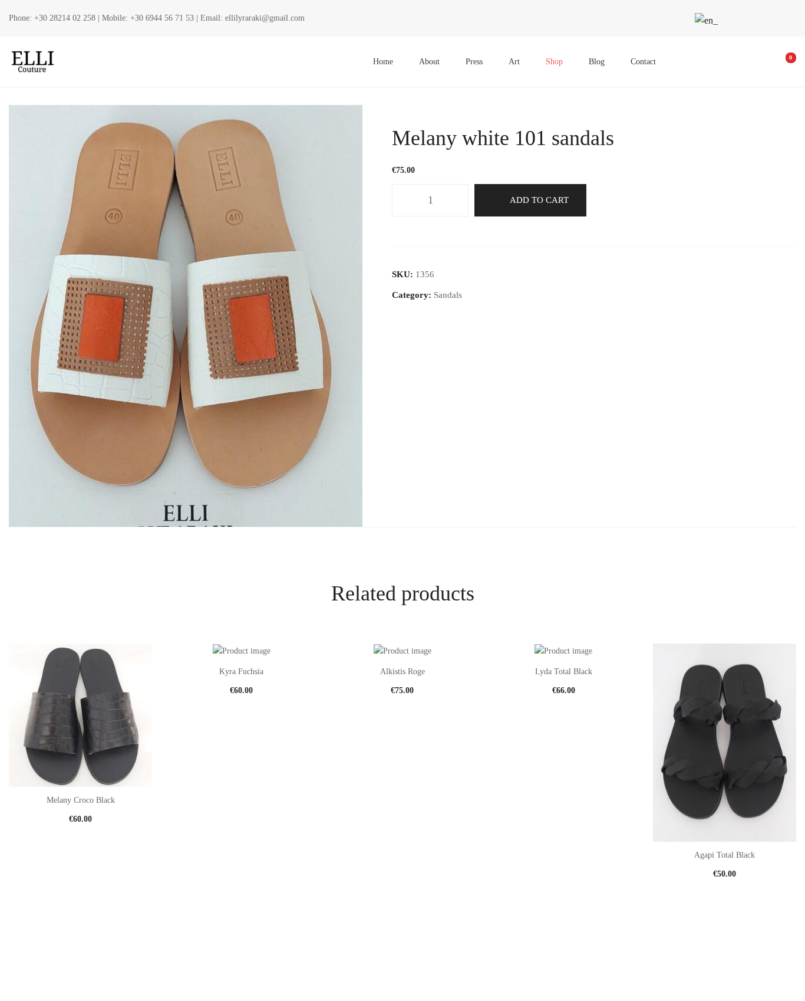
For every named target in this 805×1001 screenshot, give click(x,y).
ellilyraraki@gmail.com (265, 18)
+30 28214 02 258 (64, 18)
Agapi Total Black (724, 855)
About (429, 61)
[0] (782, 62)
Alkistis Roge (402, 671)
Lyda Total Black (563, 671)
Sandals (448, 295)
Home (383, 61)
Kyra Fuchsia (241, 671)
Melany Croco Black (81, 800)
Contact (643, 61)
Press (474, 61)
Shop (554, 61)
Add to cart (539, 200)
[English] (705, 20)
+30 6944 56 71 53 (162, 18)
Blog (597, 61)
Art (514, 61)
